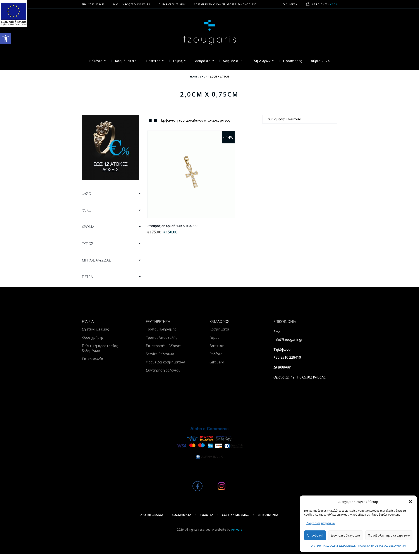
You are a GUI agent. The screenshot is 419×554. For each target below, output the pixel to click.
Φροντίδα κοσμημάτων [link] (165, 362)
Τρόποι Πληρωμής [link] (161, 329)
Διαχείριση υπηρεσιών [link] (320, 523)
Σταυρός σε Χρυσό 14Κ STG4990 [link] (172, 226)
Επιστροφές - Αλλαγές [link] (163, 345)
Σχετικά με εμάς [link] (95, 329)
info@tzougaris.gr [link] (288, 339)
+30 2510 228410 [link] (287, 357)
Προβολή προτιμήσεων (389, 535)
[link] (5, 38)
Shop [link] (203, 76)
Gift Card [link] (217, 362)
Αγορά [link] (191, 179)
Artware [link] (236, 529)
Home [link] (193, 76)
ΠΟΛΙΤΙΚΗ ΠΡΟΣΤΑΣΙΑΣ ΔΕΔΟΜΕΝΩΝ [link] (332, 545)
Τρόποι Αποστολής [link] (161, 337)
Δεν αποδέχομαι (346, 535)
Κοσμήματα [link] (219, 329)
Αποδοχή (315, 535)
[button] (410, 501)
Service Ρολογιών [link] (160, 353)
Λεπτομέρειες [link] (191, 169)
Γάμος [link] (214, 337)
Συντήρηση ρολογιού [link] (163, 370)
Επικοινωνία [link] (92, 358)
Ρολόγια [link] (216, 353)
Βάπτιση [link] (217, 345)
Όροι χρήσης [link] (93, 337)
